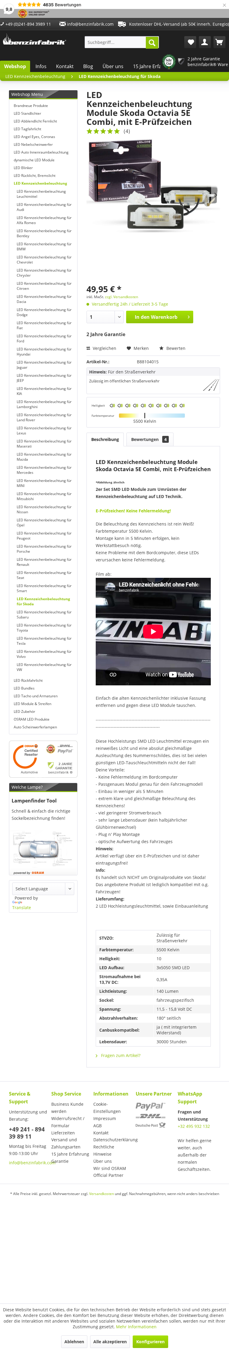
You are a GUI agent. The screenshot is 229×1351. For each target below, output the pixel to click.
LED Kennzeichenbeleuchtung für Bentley (44, 233)
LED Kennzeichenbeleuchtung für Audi (44, 207)
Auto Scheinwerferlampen (35, 727)
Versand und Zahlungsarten (66, 1143)
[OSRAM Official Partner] (43, 759)
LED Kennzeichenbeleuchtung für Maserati (44, 444)
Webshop (15, 66)
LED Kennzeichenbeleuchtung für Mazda (44, 457)
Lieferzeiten (63, 1133)
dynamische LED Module (34, 160)
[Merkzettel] (190, 42)
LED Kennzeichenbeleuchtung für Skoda (43, 601)
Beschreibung (105, 439)
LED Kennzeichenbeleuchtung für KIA (44, 391)
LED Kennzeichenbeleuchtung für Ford (44, 338)
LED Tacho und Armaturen (36, 696)
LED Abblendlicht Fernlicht (35, 121)
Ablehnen (74, 1341)
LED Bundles (24, 688)
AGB (97, 1125)
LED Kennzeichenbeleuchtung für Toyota (44, 628)
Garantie (60, 1161)
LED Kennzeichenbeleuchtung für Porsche (44, 549)
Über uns (113, 66)
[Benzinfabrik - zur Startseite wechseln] (34, 40)
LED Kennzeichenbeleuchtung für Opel (44, 522)
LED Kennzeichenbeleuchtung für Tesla (44, 641)
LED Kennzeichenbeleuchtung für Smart (44, 588)
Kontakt (65, 66)
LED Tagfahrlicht (27, 128)
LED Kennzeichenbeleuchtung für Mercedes (44, 470)
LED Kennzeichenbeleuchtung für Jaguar (44, 365)
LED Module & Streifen (32, 703)
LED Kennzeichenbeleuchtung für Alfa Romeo (44, 220)
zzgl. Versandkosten (121, 296)
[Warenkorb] (219, 42)
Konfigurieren (150, 1341)
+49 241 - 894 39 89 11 (27, 1132)
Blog (88, 66)
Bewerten (175, 348)
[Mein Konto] (205, 42)
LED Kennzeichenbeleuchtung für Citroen (44, 286)
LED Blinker (23, 167)
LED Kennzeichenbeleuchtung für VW (44, 667)
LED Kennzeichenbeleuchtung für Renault (44, 562)
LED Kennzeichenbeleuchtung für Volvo (44, 654)
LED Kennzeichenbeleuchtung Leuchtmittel (41, 194)
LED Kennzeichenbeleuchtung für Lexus (44, 430)
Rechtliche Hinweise (103, 1150)
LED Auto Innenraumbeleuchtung (41, 152)
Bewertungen (149, 439)
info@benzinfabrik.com (90, 24)
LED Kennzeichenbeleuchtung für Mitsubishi (44, 496)
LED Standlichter (27, 113)
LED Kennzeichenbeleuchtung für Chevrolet (44, 260)
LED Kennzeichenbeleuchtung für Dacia (44, 299)
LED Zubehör (24, 711)
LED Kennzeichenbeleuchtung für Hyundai (44, 352)
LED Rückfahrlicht (28, 680)
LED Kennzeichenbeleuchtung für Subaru (44, 614)
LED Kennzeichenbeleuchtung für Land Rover (44, 417)
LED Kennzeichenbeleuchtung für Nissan (44, 509)
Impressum (104, 1118)
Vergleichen (104, 348)
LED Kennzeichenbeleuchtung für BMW (44, 246)
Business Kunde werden (67, 1107)
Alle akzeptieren (110, 1341)
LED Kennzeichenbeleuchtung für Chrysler (44, 273)
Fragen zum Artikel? (120, 1055)
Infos (41, 66)
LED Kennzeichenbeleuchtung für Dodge (44, 312)
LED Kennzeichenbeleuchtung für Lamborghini (44, 404)
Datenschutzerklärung (113, 1139)
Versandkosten (101, 1193)
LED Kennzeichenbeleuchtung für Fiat (44, 325)
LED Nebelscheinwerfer (33, 144)
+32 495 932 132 (194, 1126)
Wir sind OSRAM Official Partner (109, 1171)
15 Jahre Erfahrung (154, 66)
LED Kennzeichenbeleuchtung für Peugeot (44, 536)
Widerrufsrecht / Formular (67, 1122)
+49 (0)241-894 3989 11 (27, 24)
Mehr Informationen (136, 1326)
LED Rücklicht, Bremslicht (34, 175)
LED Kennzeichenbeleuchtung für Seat (44, 575)
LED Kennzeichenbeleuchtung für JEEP (44, 378)
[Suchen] (152, 43)
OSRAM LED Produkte (31, 719)
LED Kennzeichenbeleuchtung (40, 183)
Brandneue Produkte (31, 105)
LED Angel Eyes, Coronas (34, 136)
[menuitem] (122, 42)
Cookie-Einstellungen (107, 1107)
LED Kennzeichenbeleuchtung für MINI (44, 483)
